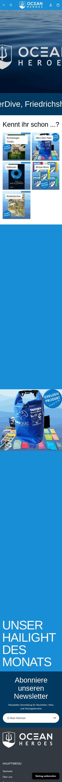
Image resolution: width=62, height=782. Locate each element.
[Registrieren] (54, 717)
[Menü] (4, 5)
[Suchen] (11, 5)
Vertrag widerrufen (45, 776)
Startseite (8, 771)
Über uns (7, 777)
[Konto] (50, 5)
